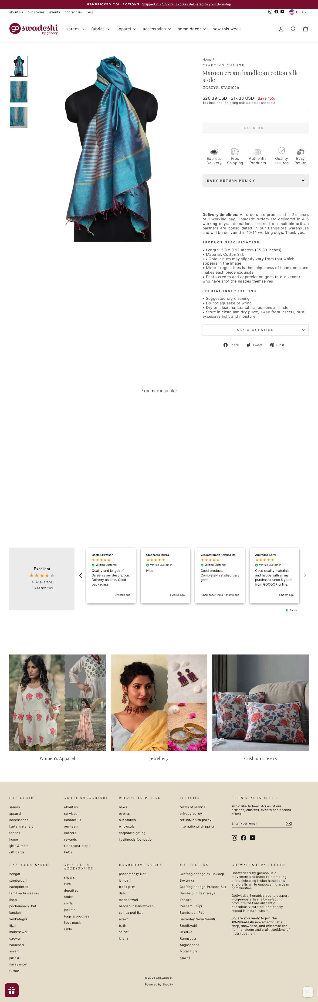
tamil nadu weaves (24, 893)
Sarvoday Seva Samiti (197, 919)
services (70, 813)
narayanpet (18, 964)
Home (207, 59)
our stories (36, 12)
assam (14, 951)
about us (16, 12)
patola (14, 958)
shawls (69, 877)
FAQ (89, 12)
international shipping (197, 826)
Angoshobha (189, 945)
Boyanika (187, 880)
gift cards (16, 852)
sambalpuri (18, 880)
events (54, 12)
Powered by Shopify (159, 984)
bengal (14, 874)
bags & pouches (76, 916)
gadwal (14, 938)
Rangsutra (188, 938)
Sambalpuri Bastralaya (197, 893)
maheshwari (18, 932)
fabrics (98, 29)
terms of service (193, 807)
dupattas (71, 890)
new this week (227, 29)
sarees (73, 29)
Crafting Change (224, 65)
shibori (124, 932)
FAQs (68, 852)
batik (123, 925)
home (13, 839)
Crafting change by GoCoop (202, 874)
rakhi (68, 929)
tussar (14, 971)
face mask (72, 922)
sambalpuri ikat (131, 912)
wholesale (127, 826)
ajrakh (124, 919)
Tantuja (186, 900)
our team (71, 826)
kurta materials (21, 826)
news (123, 807)
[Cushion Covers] (260, 702)
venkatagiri (18, 919)
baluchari (16, 945)
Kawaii (185, 958)
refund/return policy (195, 820)
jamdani (15, 912)
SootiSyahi (188, 925)
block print (127, 887)
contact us (73, 12)
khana (124, 938)
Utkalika (186, 932)
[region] (192, 575)
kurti (67, 884)
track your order (77, 846)
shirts (68, 903)
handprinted (18, 887)
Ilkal (12, 925)
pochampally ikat (22, 906)
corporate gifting (132, 833)
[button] (80, 575)
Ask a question (255, 330)
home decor (190, 29)
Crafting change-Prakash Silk (203, 887)
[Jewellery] (159, 702)
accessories (155, 29)
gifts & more (19, 846)
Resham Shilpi (191, 906)
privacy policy (191, 813)
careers (70, 833)
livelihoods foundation (136, 839)
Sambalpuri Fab (192, 912)
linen (13, 900)
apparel (124, 29)
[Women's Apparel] (57, 702)
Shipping (231, 103)
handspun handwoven (136, 906)
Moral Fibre (188, 951)
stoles (68, 897)
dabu (123, 893)
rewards (70, 839)
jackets (69, 910)
